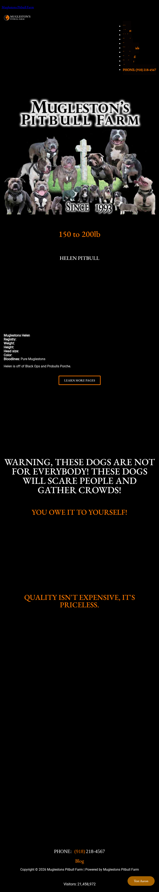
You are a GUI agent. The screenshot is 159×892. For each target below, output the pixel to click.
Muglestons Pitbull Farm (18, 7)
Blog (79, 861)
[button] (8, 293)
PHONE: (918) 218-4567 (139, 70)
